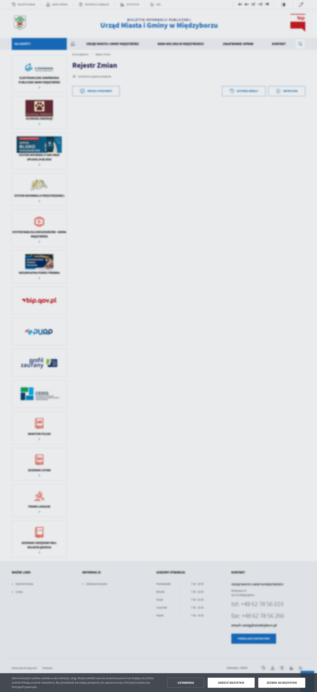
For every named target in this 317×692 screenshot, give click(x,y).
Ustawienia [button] (186, 683)
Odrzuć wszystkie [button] (231, 683)
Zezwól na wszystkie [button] (282, 683)
